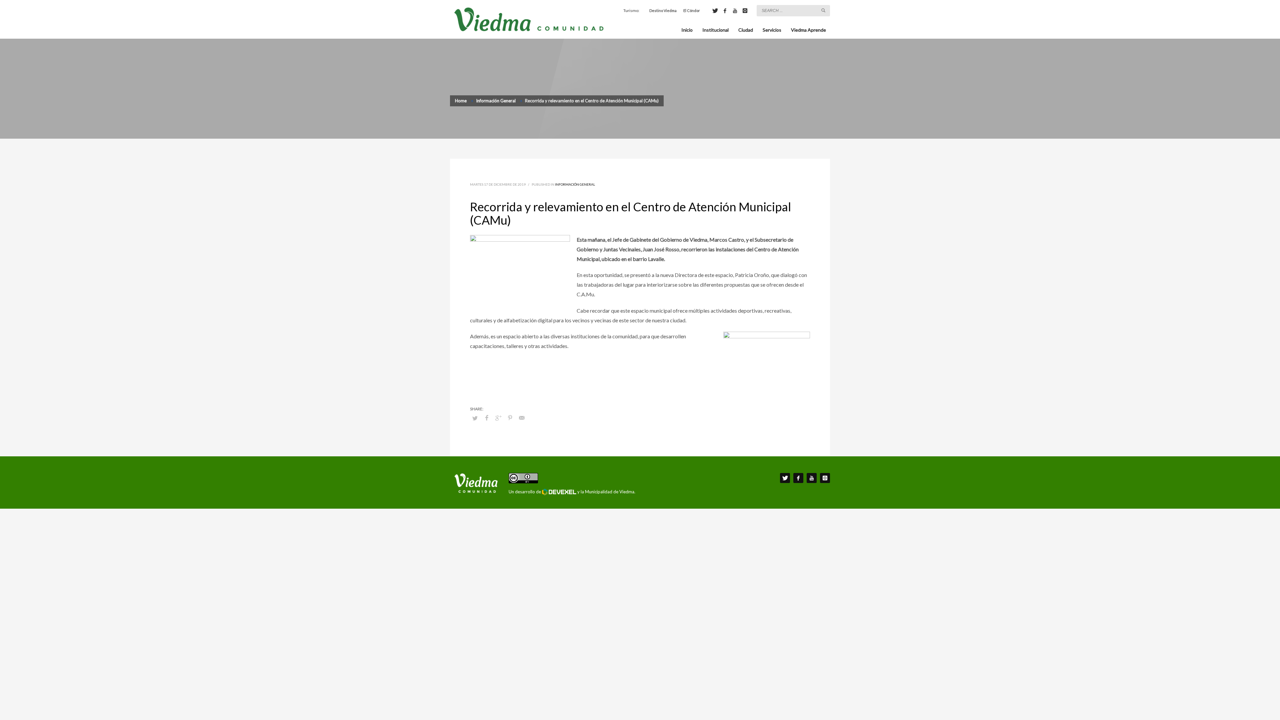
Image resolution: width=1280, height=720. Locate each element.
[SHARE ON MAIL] (522, 418)
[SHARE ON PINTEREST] (510, 418)
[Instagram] (745, 11)
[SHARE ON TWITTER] (475, 418)
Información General (575, 184)
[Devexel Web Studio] (559, 492)
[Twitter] (715, 11)
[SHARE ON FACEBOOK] (487, 418)
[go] (823, 10)
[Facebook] (725, 11)
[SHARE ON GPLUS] (498, 418)
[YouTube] (735, 11)
